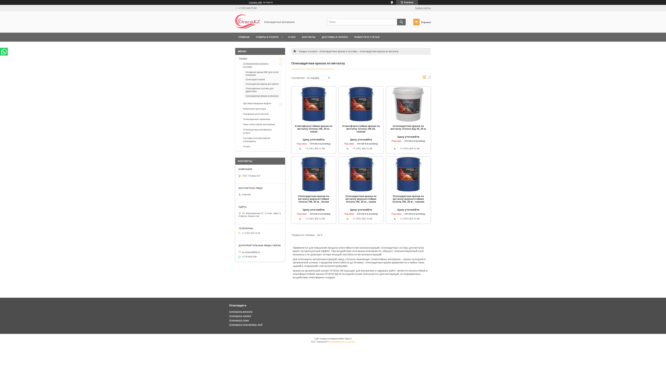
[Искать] (401, 22)
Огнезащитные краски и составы (338, 51)
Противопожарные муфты (257, 103)
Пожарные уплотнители (255, 114)
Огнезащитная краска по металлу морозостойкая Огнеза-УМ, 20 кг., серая (361, 199)
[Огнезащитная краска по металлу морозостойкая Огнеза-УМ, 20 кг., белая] (314, 174)
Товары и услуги (267, 37)
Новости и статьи (366, 37)
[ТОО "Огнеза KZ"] (247, 28)
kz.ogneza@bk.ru (251, 252)
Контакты (308, 37)
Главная (243, 37)
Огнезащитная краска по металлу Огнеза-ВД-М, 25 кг (408, 127)
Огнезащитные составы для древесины (260, 90)
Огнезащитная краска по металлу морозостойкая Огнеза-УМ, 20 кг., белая (313, 199)
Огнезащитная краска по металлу (262, 96)
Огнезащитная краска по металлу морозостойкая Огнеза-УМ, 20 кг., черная (408, 199)
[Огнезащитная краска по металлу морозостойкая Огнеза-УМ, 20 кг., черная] (408, 174)
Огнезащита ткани (239, 320)
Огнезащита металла (240, 311)
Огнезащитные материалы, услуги (257, 131)
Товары (243, 58)
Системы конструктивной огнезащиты (256, 140)
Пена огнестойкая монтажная (259, 124)
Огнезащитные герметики (256, 119)
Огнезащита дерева (240, 316)
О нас (292, 37)
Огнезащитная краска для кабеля (262, 84)
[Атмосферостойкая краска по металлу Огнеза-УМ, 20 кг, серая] (314, 104)
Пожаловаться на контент (342, 342)
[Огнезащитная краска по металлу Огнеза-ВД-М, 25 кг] (408, 104)
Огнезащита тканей (255, 79)
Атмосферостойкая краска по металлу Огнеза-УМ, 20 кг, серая (313, 129)
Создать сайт (255, 2)
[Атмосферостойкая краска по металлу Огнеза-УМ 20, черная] (361, 104)
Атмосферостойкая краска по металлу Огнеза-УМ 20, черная (361, 129)
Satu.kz (348, 339)
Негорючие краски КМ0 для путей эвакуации (262, 73)
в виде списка (429, 78)
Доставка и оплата (335, 37)
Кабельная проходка (254, 108)
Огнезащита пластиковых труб (246, 324)
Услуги (246, 146)
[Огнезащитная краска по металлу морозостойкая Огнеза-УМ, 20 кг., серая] (361, 174)
